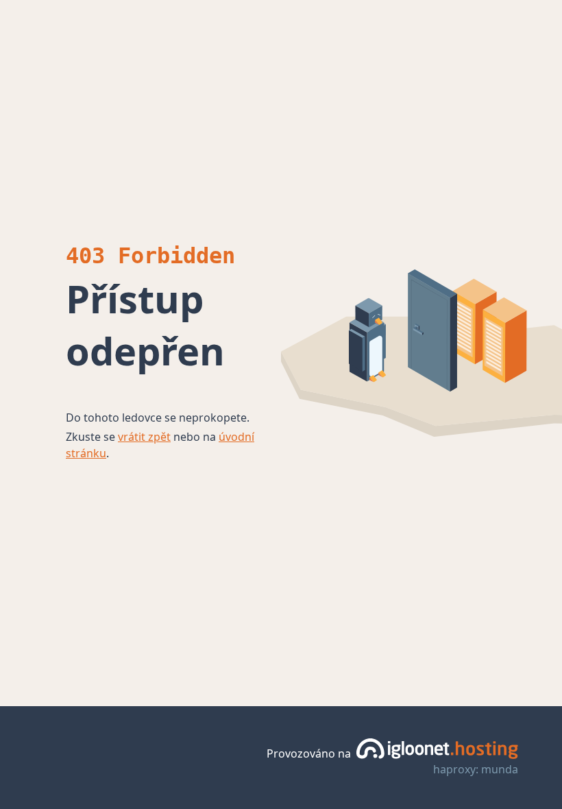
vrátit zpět (144, 436)
